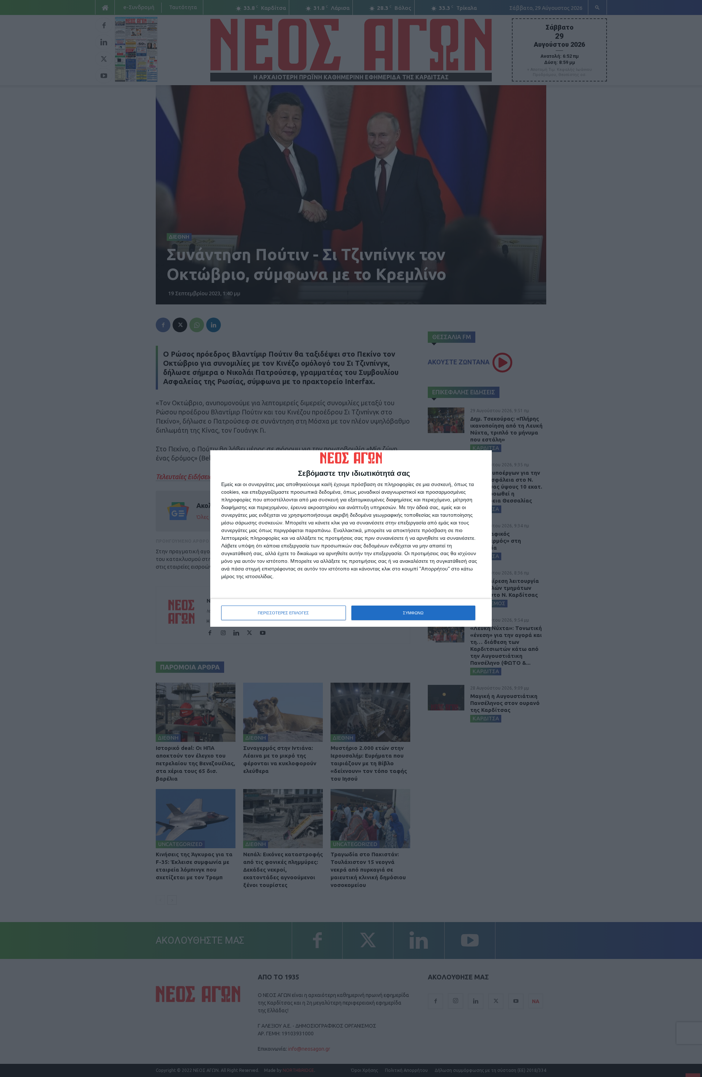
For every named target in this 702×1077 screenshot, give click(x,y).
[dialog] (351, 538)
